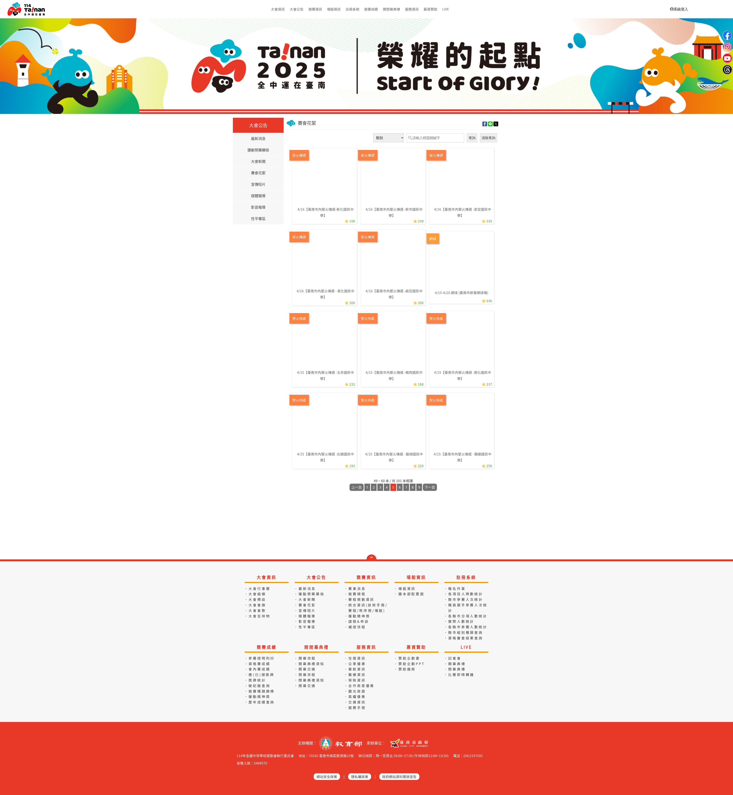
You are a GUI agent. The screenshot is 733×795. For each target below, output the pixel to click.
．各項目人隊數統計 (463, 593)
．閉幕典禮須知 (309, 680)
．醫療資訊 (355, 674)
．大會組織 (255, 593)
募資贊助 (416, 647)
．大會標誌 (255, 599)
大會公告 (316, 577)
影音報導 (258, 207)
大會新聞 (258, 161)
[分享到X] (495, 123)
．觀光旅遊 (355, 691)
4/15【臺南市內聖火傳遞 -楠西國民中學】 (394, 375)
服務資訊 (366, 647)
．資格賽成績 (257, 663)
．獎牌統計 (255, 680)
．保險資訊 (355, 680)
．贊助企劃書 (407, 658)
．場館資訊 (405, 588)
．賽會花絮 (305, 604)
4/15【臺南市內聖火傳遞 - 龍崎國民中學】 (394, 457)
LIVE (466, 647)
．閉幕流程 (305, 674)
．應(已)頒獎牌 (259, 674)
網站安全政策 (326, 776)
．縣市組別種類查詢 (463, 632)
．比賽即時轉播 (459, 674)
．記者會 (452, 658)
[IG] (727, 43)
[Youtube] (727, 55)
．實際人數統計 (459, 621)
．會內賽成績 (257, 669)
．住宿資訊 (355, 658)
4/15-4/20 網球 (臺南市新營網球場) (461, 292)
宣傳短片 (258, 184)
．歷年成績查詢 (259, 702)
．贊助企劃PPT (409, 663)
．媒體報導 (305, 616)
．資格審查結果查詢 (463, 638)
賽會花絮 (258, 173)
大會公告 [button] (297, 9)
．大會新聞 (305, 599)
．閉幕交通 (305, 685)
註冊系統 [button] (352, 9)
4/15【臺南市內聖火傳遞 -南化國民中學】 (462, 375)
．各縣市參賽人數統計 (466, 626)
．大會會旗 (255, 604)
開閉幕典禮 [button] (391, 9)
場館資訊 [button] (334, 9)
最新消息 (258, 138)
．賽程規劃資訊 (359, 599)
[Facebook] (727, 32)
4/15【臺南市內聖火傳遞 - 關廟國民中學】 (463, 457)
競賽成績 (266, 647)
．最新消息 (305, 588)
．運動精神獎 (357, 616)
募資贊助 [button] (430, 9)
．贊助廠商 (405, 669)
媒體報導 (258, 195)
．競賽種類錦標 (259, 691)
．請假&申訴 (356, 621)
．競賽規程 (355, 593)
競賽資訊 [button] (315, 9)
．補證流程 (355, 626)
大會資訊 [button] (278, 9)
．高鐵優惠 (355, 696)
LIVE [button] (445, 9)
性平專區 (258, 218)
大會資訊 (266, 577)
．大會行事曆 (257, 588)
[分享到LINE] (490, 123)
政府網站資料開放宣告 (399, 776)
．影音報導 (305, 621)
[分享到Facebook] (484, 123)
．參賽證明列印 (259, 658)
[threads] (727, 66)
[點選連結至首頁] (366, 20)
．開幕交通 (305, 669)
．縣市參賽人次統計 (463, 599)
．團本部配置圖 (409, 593)
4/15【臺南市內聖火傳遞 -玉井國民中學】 (325, 375)
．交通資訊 (355, 702)
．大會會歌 (255, 610)
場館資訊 (416, 577)
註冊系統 (466, 577)
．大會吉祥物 (257, 616)
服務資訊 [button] (412, 9)
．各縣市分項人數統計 (466, 616)
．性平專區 (305, 626)
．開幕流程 (305, 658)
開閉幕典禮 (316, 647)
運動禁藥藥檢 (258, 150)
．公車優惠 (355, 663)
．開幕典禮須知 (309, 663)
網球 (432, 238)
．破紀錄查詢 (257, 685)
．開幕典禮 (455, 663)
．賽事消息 (355, 588)
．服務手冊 (355, 707)
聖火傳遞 (299, 155)
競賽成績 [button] (371, 9)
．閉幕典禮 (455, 669)
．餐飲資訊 (355, 669)
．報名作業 (455, 588)
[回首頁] (26, 4)
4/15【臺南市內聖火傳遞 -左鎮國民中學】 (325, 457)
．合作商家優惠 (359, 685)
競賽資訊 (366, 577)
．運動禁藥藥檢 (309, 593)
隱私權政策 (359, 776)
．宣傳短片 (305, 610)
